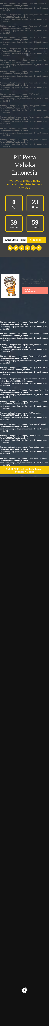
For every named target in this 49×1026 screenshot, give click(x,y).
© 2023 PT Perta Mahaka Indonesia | (24, 469)
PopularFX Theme (24, 471)
